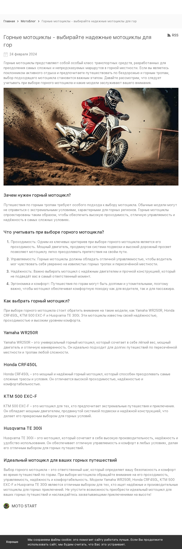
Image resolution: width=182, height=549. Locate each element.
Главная (9, 21)
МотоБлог (28, 21)
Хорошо (12, 542)
